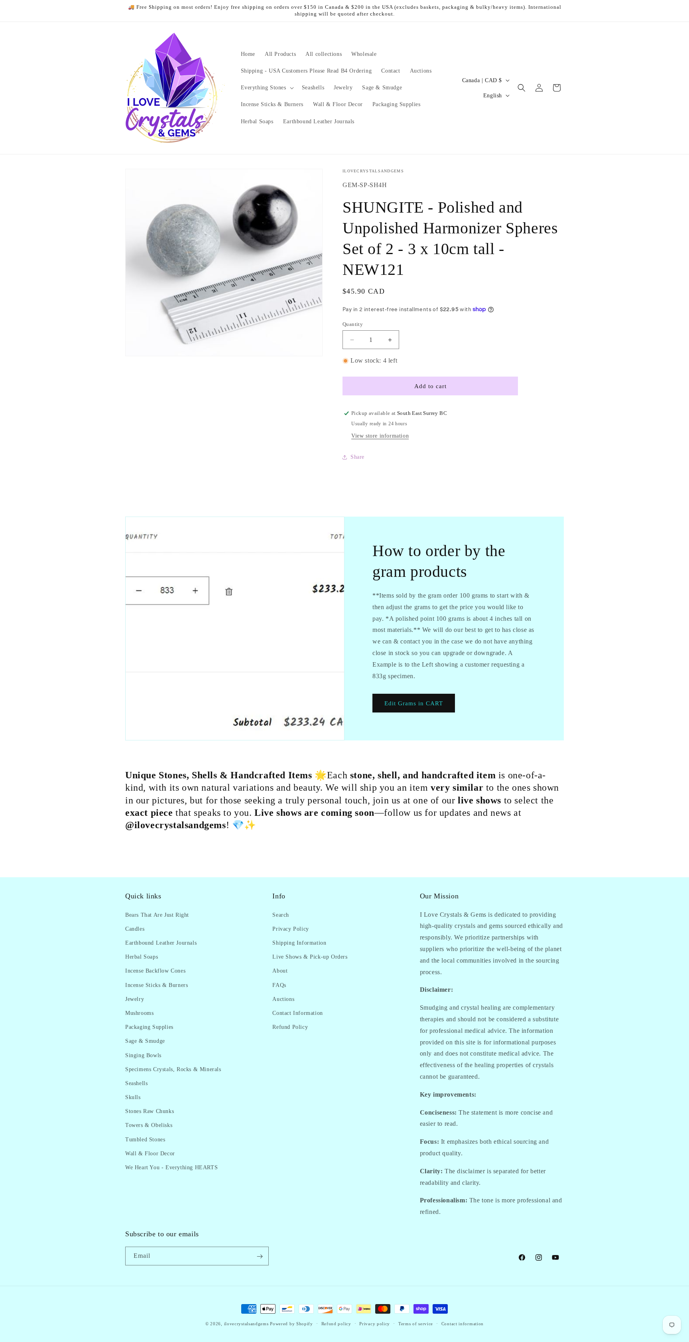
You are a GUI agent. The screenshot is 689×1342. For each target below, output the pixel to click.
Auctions (283, 999)
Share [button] (357, 457)
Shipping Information (299, 942)
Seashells (136, 1083)
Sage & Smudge (145, 1041)
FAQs (279, 985)
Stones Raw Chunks (149, 1111)
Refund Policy (290, 1027)
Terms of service (415, 1323)
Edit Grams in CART (413, 703)
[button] (266, 87)
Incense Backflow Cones (155, 971)
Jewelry (134, 999)
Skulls (133, 1097)
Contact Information (297, 1013)
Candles (134, 929)
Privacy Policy (290, 929)
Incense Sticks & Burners (156, 985)
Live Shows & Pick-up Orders (309, 956)
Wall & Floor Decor (150, 1153)
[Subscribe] (259, 1256)
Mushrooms (139, 1013)
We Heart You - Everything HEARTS (171, 1167)
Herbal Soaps (141, 956)
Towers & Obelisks (148, 1125)
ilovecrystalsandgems (246, 1323)
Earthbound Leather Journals (161, 942)
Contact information (462, 1323)
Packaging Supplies (149, 1027)
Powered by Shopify (291, 1323)
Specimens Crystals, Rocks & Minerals (173, 1069)
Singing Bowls (143, 1055)
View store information (380, 436)
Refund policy (336, 1323)
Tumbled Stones (145, 1139)
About (279, 971)
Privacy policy (374, 1323)
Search (280, 915)
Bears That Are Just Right (157, 915)
